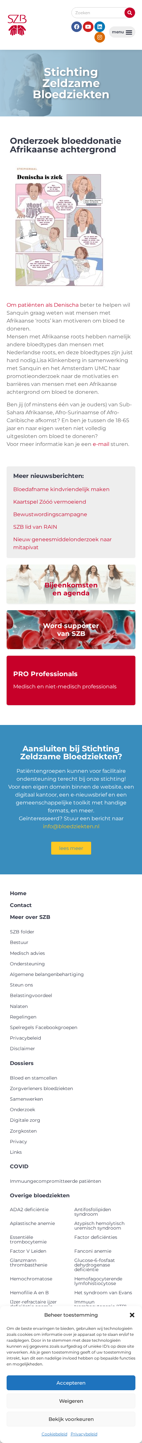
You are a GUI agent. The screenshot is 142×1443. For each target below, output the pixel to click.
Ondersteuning (27, 964)
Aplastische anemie (32, 1223)
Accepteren (71, 1383)
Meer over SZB (30, 917)
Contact (21, 905)
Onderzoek (22, 1110)
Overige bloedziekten (40, 1195)
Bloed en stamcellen (33, 1078)
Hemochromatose (31, 1279)
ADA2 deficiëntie (29, 1209)
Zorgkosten (23, 1131)
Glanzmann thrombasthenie (28, 1262)
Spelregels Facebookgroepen (43, 1027)
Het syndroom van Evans (103, 1293)
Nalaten (19, 1006)
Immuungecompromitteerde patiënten (55, 1181)
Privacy (18, 1142)
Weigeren (71, 1401)
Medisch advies (27, 953)
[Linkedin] (99, 26)
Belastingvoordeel (31, 995)
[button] (132, 1315)
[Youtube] (88, 26)
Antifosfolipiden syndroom (92, 1212)
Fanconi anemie (92, 1251)
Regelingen (23, 1017)
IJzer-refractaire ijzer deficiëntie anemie (33, 1304)
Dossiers (22, 1063)
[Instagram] (99, 37)
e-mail (101, 444)
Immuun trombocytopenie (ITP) (100, 1304)
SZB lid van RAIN (35, 527)
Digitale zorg (25, 1120)
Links (16, 1152)
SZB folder (22, 932)
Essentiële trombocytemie (28, 1239)
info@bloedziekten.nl (71, 826)
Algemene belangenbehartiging (47, 974)
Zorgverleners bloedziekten (41, 1088)
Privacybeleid (84, 1433)
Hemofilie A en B (29, 1293)
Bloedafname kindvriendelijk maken (61, 489)
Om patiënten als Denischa (43, 305)
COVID (19, 1166)
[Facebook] (76, 26)
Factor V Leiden (28, 1251)
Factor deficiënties (95, 1237)
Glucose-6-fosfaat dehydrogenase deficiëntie (94, 1264)
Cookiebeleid (54, 1433)
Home (18, 893)
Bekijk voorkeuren (71, 1419)
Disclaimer (22, 1048)
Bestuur (19, 942)
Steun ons (21, 985)
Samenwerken (26, 1099)
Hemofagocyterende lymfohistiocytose (98, 1281)
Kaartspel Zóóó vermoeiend (49, 502)
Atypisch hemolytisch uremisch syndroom (99, 1225)
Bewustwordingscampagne (50, 514)
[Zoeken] (129, 13)
